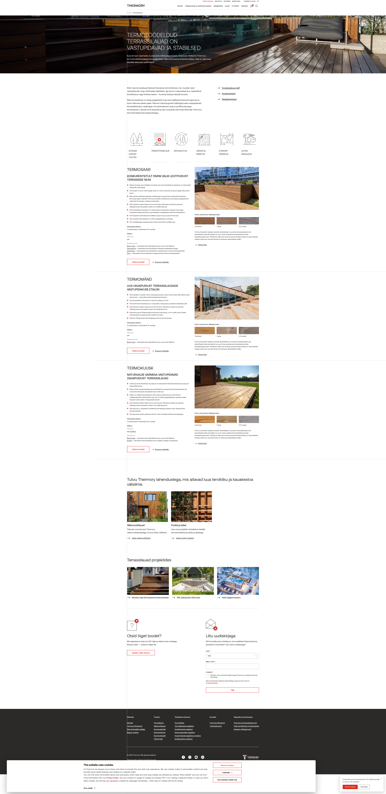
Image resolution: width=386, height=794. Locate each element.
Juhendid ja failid (250, 1)
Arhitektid (218, 1)
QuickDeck (131, 251)
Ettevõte (235, 6)
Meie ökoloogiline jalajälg (136, 729)
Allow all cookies (227, 765)
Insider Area (236, 1)
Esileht (129, 13)
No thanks (364, 787)
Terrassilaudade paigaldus (184, 726)
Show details (88, 788)
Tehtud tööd (202, 245)
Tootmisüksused (216, 726)
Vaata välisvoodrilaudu (141, 538)
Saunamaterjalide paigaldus (185, 732)
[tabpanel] (147, 515)
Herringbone (131, 248)
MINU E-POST (211, 662)
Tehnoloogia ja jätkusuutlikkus (198, 6)
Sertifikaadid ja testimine (183, 739)
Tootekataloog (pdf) (231, 88)
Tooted (180, 6)
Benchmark (131, 246)
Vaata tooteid (138, 262)
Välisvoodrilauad (160, 726)
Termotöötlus (179, 723)
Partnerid (227, 1)
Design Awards (208, 1)
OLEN (208, 651)
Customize (226, 772)
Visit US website (350, 787)
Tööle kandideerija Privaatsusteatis (246, 726)
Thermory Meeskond (134, 726)
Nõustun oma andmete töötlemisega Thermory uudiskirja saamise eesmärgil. (233, 676)
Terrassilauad (159, 723)
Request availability (162, 262)
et (258, 1)
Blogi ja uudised (133, 732)
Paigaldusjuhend (229, 99)
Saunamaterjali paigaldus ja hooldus (188, 736)
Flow (129, 253)
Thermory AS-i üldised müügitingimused (141, 760)
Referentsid (218, 6)
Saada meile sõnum (141, 653)
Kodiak (129, 440)
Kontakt (244, 6)
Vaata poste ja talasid (185, 538)
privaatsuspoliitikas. (212, 683)
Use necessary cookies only (227, 780)
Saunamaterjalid (160, 729)
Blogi (227, 6)
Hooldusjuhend (228, 93)
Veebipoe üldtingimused (242, 729)
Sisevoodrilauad (159, 732)
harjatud (133, 431)
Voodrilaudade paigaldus (184, 729)
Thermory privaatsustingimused (245, 723)
